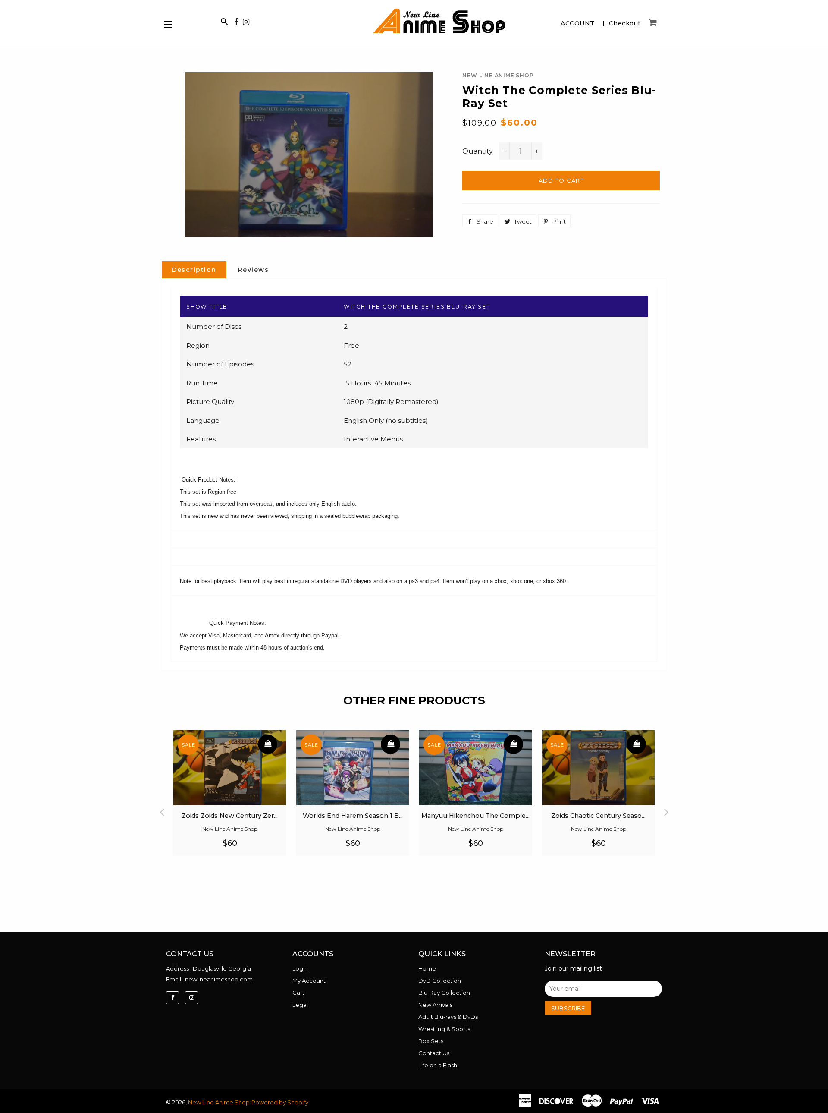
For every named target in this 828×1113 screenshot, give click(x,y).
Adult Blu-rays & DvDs (448, 1016)
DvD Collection (439, 980)
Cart (298, 992)
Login (300, 968)
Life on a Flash (437, 1065)
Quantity (477, 151)
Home (427, 968)
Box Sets (430, 1040)
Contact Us (433, 1053)
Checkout (625, 23)
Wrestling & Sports (444, 1028)
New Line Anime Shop (219, 1102)
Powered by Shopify (279, 1102)
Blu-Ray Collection (444, 992)
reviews (253, 270)
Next (666, 809)
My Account (309, 980)
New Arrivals (435, 1004)
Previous (161, 809)
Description (194, 270)
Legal (300, 1004)
